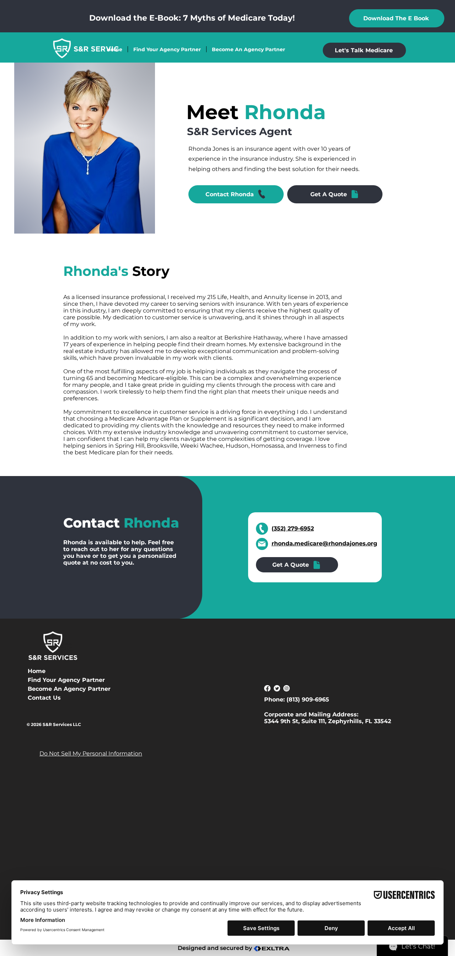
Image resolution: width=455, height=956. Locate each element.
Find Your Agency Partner (53, 680)
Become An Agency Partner (53, 688)
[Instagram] (286, 688)
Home (37, 671)
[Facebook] (267, 688)
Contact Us (44, 697)
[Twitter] (277, 688)
